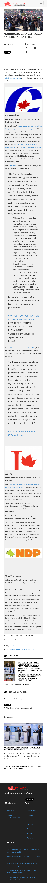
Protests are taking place (12, 78)
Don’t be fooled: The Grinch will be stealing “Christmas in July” (22, 878)
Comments (31, 48)
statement (20, 593)
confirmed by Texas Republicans (29, 147)
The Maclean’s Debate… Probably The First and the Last (30, 670)
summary (13, 166)
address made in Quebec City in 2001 (22, 348)
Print (28, 52)
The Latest (13, 655)
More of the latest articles (16, 685)
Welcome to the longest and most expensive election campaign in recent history (29, 677)
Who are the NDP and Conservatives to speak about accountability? (28, 664)
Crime (14, 646)
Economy (30, 815)
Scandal (29, 820)
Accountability (32, 829)
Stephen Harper (30, 649)
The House (10, 811)
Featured (30, 838)
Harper (29, 833)
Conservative (13, 649)
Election (30, 824)
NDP (23, 649)
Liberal (19, 649)
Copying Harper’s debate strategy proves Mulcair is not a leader (22, 767)
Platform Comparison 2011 (13, 816)
